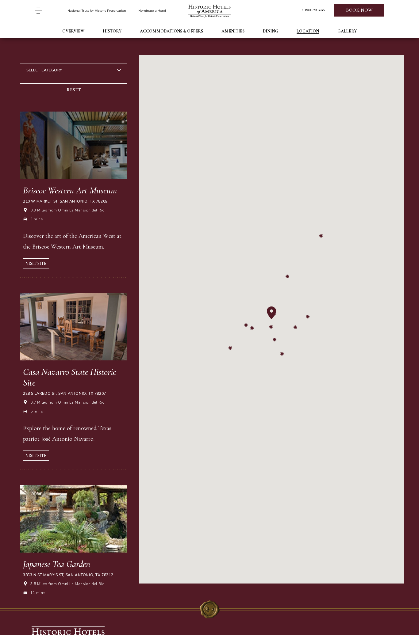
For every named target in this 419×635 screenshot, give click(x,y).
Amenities (232, 31)
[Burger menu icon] (38, 10)
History (112, 31)
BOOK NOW (359, 10)
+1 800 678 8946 (313, 10)
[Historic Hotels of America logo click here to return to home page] (209, 11)
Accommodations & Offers (171, 31)
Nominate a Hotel (152, 11)
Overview (73, 31)
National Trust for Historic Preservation (96, 11)
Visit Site (36, 263)
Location (308, 31)
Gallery (347, 31)
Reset (74, 90)
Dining (270, 31)
